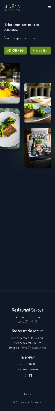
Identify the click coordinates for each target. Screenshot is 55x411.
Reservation (40, 50)
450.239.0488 (15, 50)
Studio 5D (27, 393)
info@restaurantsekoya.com (27, 369)
